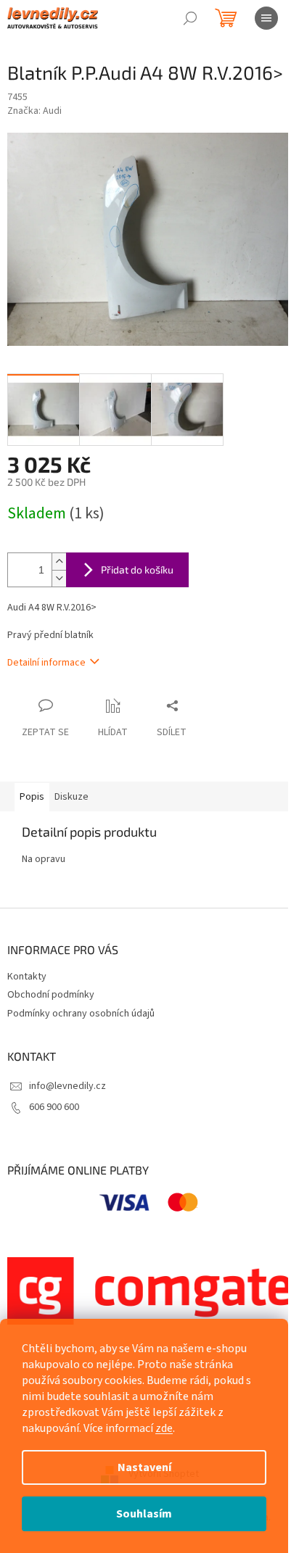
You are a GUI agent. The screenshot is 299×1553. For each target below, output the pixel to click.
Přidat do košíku (137, 569)
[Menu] (266, 18)
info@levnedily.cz (67, 1086)
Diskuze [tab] (71, 797)
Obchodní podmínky (50, 994)
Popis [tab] (32, 797)
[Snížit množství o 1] (59, 578)
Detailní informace (46, 662)
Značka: (34, 111)
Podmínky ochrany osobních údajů (81, 1013)
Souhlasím (144, 1514)
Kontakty (26, 976)
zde (164, 1428)
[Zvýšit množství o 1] (59, 561)
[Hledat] (190, 18)
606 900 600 (54, 1107)
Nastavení (144, 1467)
